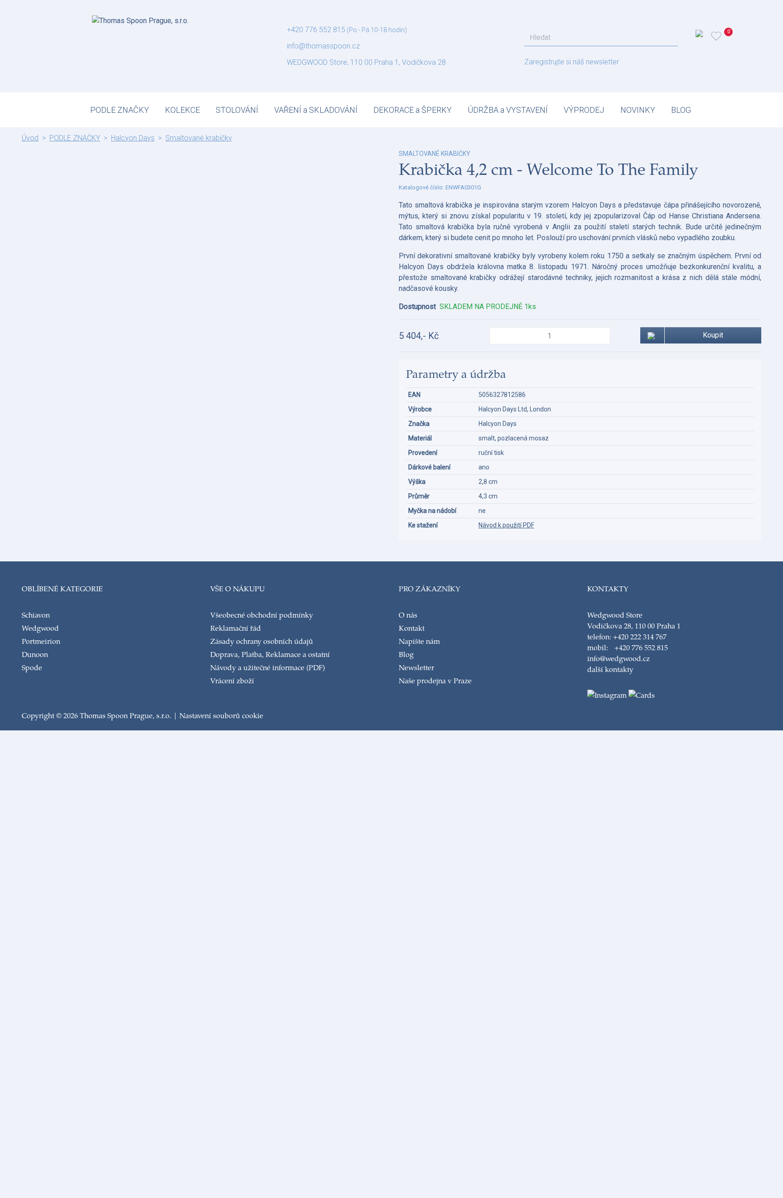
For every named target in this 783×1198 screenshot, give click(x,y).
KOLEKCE (182, 110)
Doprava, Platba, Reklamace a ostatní (270, 654)
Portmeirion (41, 641)
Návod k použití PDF (506, 525)
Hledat (668, 37)
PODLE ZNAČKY (119, 110)
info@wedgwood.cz (618, 658)
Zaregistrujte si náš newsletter (571, 62)
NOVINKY (637, 110)
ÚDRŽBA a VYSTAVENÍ (508, 110)
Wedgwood (40, 628)
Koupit (713, 335)
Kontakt (412, 628)
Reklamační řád (235, 628)
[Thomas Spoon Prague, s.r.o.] (140, 18)
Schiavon (36, 614)
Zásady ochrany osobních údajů (261, 641)
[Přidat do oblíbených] (652, 335)
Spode (32, 667)
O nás (408, 614)
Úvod (30, 138)
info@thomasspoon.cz (323, 46)
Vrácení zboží (232, 680)
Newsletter (416, 667)
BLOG (681, 110)
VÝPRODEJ (584, 110)
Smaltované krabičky (198, 138)
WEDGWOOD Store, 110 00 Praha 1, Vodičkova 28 (366, 62)
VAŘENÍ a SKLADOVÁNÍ (316, 110)
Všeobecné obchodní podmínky (261, 614)
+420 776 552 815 (316, 29)
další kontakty (610, 669)
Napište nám (419, 641)
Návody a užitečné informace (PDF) (267, 667)
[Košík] (729, 36)
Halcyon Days (133, 138)
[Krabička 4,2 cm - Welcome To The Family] (203, 154)
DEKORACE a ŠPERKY (412, 110)
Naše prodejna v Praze (435, 680)
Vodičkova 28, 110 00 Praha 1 (634, 625)
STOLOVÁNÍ (237, 110)
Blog (406, 654)
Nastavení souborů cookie (221, 715)
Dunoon (35, 654)
